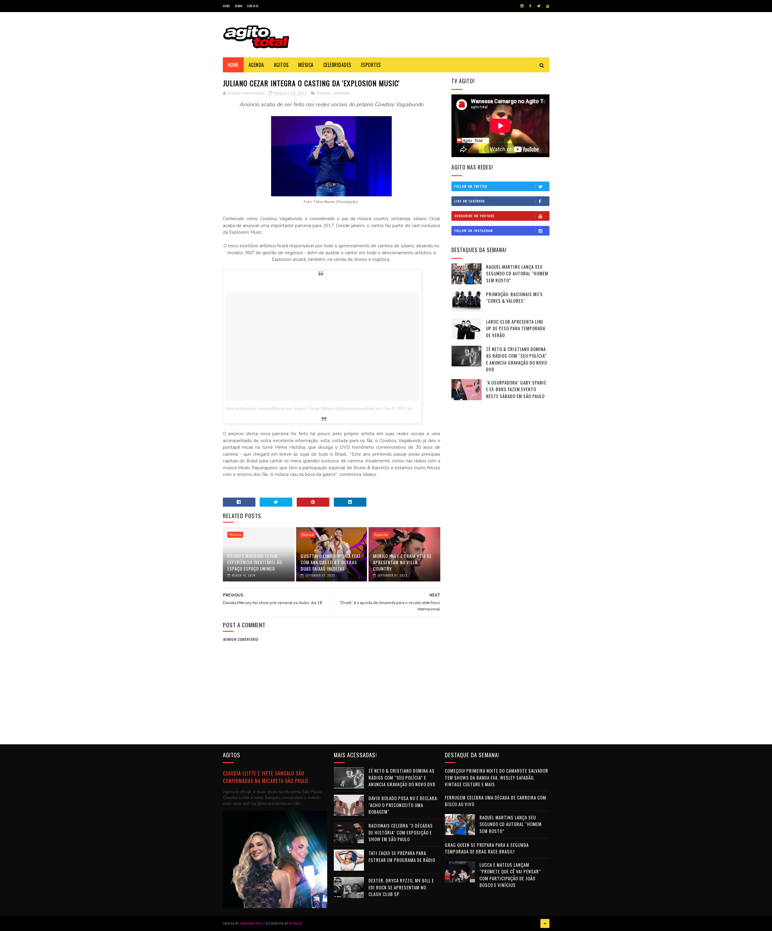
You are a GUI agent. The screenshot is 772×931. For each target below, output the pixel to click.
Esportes (371, 64)
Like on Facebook (469, 201)
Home (226, 6)
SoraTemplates (251, 923)
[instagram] (522, 6)
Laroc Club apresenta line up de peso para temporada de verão (515, 328)
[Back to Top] (544, 923)
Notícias (324, 93)
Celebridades (337, 64)
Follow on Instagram (473, 230)
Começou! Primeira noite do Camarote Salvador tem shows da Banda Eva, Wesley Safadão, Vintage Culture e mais (496, 777)
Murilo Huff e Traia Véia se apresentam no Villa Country (402, 562)
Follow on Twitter (470, 186)
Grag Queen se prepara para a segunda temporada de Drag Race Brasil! (487, 848)
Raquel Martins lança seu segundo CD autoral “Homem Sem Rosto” (517, 273)
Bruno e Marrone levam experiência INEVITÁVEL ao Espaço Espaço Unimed (254, 562)
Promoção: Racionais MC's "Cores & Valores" (514, 297)
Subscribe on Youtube (474, 216)
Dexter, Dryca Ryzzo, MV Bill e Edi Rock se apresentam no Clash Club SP (401, 887)
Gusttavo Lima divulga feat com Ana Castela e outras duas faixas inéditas (331, 562)
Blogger (295, 923)
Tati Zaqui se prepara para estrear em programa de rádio (402, 856)
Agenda (256, 64)
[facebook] (530, 6)
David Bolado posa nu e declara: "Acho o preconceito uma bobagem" (403, 805)
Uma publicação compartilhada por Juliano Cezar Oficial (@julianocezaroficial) (300, 408)
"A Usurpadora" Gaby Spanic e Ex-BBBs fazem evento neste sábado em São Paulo (516, 389)
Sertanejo (341, 93)
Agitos (281, 64)
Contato (252, 6)
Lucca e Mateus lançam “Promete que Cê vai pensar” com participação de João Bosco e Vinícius (510, 874)
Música (306, 64)
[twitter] (539, 6)
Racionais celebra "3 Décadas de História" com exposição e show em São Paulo (401, 832)
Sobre (239, 6)
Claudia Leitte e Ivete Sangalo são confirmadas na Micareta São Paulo (265, 776)
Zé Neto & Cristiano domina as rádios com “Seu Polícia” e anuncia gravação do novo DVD (516, 359)
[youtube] (547, 6)
